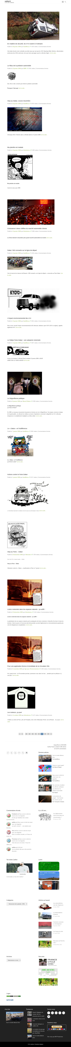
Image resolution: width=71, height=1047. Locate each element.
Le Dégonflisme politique (15, 398)
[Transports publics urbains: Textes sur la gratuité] (49, 889)
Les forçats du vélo (58, 931)
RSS (22, 752)
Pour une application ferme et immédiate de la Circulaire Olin (28, 666)
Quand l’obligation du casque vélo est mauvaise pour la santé (38, 1014)
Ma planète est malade (15, 147)
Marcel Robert (26, 401)
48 (45, 734)
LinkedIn (15, 752)
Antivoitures (26, 150)
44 (32, 734)
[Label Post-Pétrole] (9, 1000)
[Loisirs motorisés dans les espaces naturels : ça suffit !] (35, 592)
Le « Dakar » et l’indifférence (17, 428)
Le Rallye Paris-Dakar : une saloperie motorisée (23, 340)
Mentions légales (39, 1044)
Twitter (11, 752)
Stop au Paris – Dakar (15, 552)
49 (48, 734)
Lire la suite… (53, 53)
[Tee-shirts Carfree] (19, 875)
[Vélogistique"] (49, 870)
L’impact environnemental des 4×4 (19, 318)
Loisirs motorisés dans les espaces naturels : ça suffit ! (26, 609)
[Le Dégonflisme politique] (35, 383)
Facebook (7, 752)
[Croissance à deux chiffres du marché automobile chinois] (35, 212)
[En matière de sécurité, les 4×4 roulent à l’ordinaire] (35, 26)
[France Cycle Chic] (48, 965)
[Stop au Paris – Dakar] (35, 535)
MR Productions (59, 1036)
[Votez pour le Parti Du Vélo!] (48, 985)
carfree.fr (8, 1)
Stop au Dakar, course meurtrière (18, 101)
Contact (26, 752)
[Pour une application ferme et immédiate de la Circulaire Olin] (35, 649)
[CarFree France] (9, 996)
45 (35, 734)
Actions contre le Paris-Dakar (17, 474)
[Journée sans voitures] (48, 975)
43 (29, 734)
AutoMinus (26, 46)
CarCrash (20, 847)
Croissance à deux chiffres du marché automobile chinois (27, 228)
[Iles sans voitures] (49, 880)
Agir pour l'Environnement (32, 669)
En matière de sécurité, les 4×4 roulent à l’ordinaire (25, 44)
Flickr (19, 752)
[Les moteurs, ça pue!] (35, 698)
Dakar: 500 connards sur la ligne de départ (22, 250)
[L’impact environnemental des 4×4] (35, 300)
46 (38, 734)
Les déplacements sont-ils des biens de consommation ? (58, 815)
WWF (24, 68)
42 (26, 734)
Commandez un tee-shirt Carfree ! (14, 876)
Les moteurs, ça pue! (14, 712)
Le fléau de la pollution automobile (19, 66)
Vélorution (28, 554)
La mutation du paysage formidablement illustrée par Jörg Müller (39, 1031)
